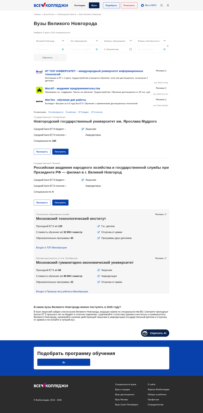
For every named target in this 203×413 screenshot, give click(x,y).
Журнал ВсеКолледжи (158, 389)
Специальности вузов (125, 384)
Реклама (160, 70)
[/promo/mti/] (101, 231)
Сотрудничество (155, 404)
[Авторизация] (168, 5)
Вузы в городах (122, 389)
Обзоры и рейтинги (157, 394)
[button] (111, 5)
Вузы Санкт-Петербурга (126, 404)
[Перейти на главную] (51, 5)
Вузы (94, 5)
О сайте (151, 384)
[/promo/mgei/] (101, 273)
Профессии (153, 399)
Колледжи (79, 5)
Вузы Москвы (121, 399)
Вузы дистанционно (124, 394)
